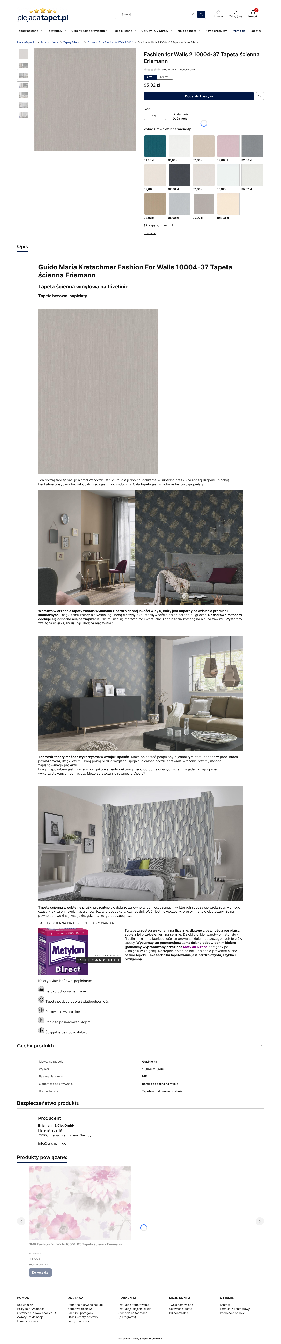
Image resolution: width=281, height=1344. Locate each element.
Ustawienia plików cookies (35, 1313)
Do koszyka (40, 1272)
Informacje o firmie (232, 1313)
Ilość (147, 109)
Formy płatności (78, 1321)
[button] (201, 14)
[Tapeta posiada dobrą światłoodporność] (41, 1001)
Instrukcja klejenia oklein (134, 1309)
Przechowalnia (179, 1313)
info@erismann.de (52, 1143)
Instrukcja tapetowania (133, 1304)
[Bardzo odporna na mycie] (41, 991)
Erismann (150, 233)
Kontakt (225, 1304)
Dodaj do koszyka (199, 96)
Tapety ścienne (49, 42)
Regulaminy (25, 1304)
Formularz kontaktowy (235, 1309)
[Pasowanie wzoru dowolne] (41, 1012)
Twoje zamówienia (181, 1304)
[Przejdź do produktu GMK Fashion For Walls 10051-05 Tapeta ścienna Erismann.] (80, 1203)
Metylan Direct (195, 947)
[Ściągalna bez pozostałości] (41, 1032)
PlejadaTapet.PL (26, 42)
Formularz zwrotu (28, 1321)
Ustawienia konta (180, 1309)
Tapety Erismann (72, 42)
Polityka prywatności (31, 1309)
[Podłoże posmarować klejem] (41, 1022)
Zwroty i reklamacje (30, 1317)
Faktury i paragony (80, 1313)
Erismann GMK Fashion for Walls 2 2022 (110, 42)
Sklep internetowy (139, 1338)
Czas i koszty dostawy (83, 1317)
